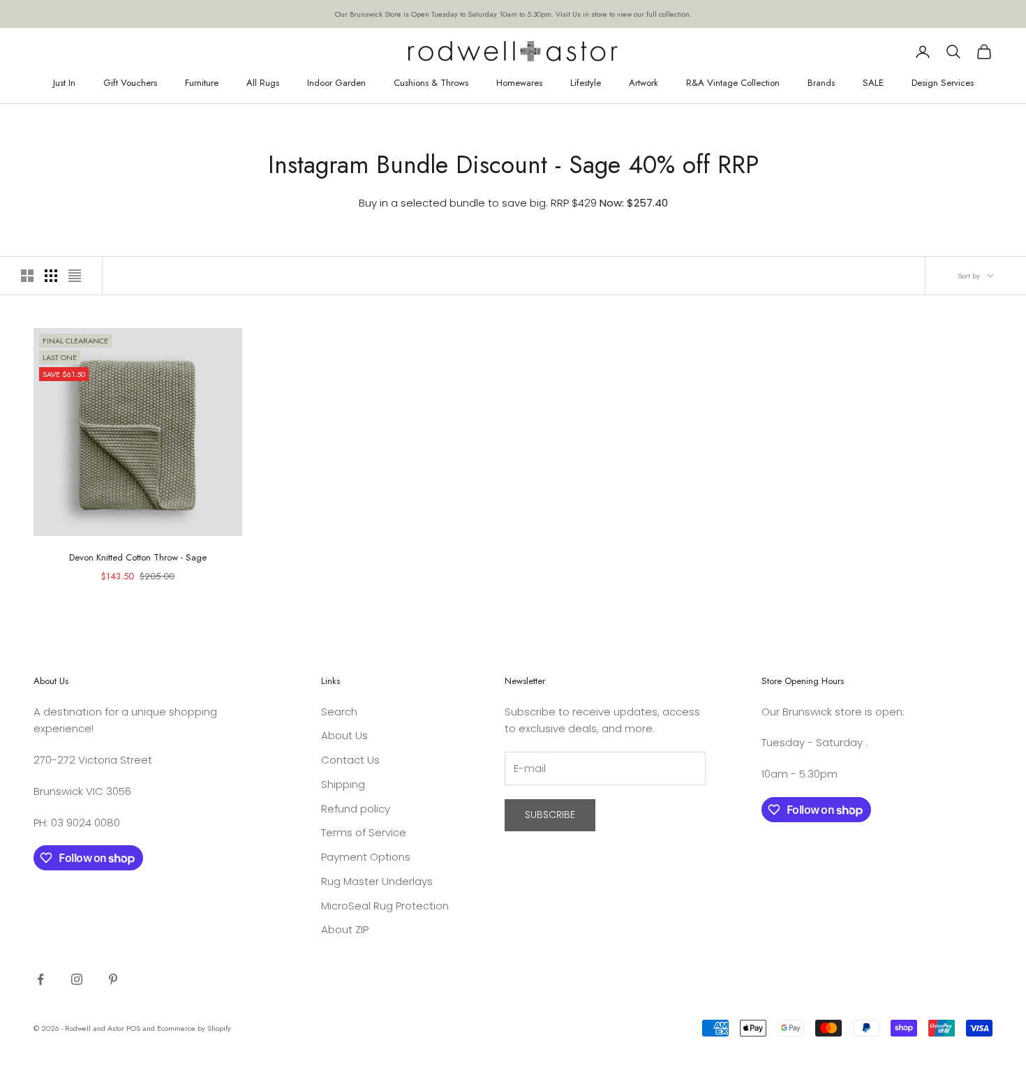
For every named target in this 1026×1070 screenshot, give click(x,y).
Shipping (343, 784)
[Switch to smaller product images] (51, 276)
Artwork (643, 82)
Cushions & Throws (431, 82)
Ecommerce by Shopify (194, 1028)
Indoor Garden (336, 82)
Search (339, 711)
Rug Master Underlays (377, 881)
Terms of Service (363, 832)
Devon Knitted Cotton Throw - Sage (138, 557)
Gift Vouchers (130, 82)
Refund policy (355, 808)
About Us (344, 735)
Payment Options (365, 856)
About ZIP (345, 929)
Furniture (201, 82)
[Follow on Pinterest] (113, 979)
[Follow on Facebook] (40, 979)
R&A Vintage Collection (733, 82)
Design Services (943, 82)
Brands (821, 82)
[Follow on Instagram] (77, 979)
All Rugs (262, 82)
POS (133, 1028)
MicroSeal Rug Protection (385, 905)
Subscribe (550, 815)
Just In (64, 82)
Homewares (519, 82)
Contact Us (350, 759)
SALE (873, 82)
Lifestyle (585, 82)
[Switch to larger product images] (27, 276)
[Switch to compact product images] (74, 276)
